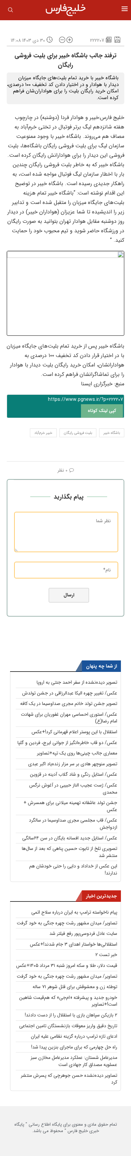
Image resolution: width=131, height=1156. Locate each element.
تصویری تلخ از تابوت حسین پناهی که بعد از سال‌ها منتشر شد (69, 852)
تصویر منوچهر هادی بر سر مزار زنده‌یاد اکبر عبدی (72, 764)
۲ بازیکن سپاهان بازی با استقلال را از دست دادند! (71, 1015)
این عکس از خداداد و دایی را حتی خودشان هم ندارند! (73, 869)
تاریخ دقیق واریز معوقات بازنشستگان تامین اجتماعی (68, 1026)
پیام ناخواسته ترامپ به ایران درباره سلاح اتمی (74, 912)
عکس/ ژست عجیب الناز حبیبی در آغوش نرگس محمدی (73, 788)
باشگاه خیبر (111, 433)
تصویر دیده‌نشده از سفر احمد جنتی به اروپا (77, 682)
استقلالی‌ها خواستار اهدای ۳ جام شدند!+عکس (73, 944)
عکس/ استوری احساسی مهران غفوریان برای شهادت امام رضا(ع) (69, 718)
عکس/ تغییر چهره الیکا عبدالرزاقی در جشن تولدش (69, 693)
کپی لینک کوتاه (102, 410)
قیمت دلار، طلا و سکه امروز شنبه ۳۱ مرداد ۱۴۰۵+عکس (66, 965)
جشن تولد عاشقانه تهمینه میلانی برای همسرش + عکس (70, 806)
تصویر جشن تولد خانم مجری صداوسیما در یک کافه (68, 703)
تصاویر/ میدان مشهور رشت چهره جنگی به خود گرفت (67, 923)
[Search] (10, 11)
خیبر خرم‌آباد (43, 433)
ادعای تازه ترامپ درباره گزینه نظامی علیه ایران (74, 1036)
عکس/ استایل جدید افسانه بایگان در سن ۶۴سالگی (69, 838)
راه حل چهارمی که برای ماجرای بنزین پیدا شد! (74, 1047)
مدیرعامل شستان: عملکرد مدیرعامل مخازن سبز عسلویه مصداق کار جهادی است (74, 1061)
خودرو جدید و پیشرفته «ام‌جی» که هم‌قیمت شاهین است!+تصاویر (68, 1001)
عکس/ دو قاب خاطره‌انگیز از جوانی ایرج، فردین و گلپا (67, 742)
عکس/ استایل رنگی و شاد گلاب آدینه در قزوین (73, 774)
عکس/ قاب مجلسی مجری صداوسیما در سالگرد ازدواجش (73, 824)
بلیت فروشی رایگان (78, 433)
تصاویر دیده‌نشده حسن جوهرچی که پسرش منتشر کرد (69, 1079)
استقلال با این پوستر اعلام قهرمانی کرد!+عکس (74, 732)
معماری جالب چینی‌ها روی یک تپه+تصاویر (77, 753)
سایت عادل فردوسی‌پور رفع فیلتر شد (83, 933)
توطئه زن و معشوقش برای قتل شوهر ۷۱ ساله (75, 986)
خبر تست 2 (106, 954)
